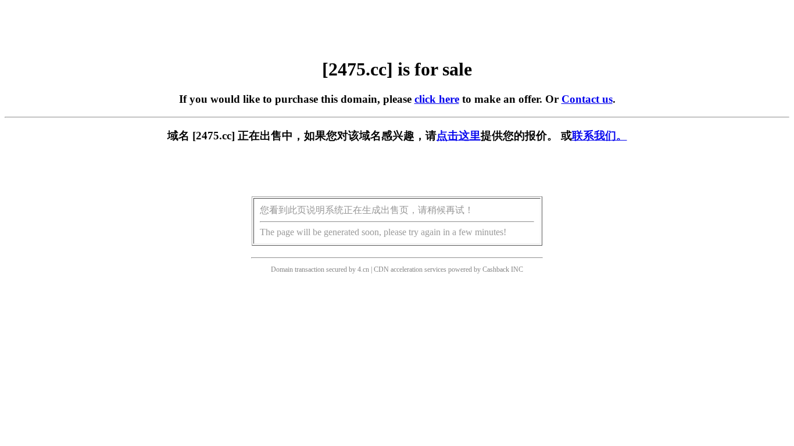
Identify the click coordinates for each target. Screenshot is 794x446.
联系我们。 (599, 136)
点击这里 (459, 136)
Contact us (587, 99)
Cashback (495, 269)
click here (436, 99)
